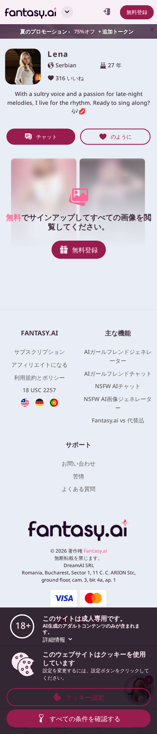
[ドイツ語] (39, 403)
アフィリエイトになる (39, 364)
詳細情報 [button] (54, 639)
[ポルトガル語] (54, 403)
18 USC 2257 (39, 390)
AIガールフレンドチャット (118, 373)
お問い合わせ (78, 463)
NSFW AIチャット (117, 386)
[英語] (25, 403)
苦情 (78, 476)
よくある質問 (78, 489)
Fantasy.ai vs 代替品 (118, 420)
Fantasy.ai (95, 550)
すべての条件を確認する (85, 718)
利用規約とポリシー (39, 377)
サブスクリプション (39, 352)
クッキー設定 (85, 697)
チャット (46, 136)
